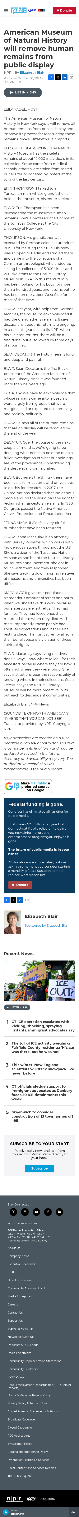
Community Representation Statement (34, 1361)
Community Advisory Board (26, 1288)
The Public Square (20, 1476)
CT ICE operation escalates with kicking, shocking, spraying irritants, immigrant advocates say (43, 1026)
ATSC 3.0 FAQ (39, 1240)
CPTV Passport (18, 1377)
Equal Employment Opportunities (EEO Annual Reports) (39, 1387)
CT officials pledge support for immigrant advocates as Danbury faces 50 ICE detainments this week (42, 1093)
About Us (14, 1248)
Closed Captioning (20, 1427)
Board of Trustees (19, 1280)
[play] (5, 1512)
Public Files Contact (19, 1240)
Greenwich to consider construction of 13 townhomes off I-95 (42, 1116)
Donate (66, 10)
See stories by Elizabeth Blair (47, 925)
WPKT (35, 1237)
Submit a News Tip (20, 1328)
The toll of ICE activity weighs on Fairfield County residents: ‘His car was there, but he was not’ (43, 1047)
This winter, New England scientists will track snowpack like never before (43, 1069)
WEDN (21, 1233)
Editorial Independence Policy (28, 1452)
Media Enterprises (20, 1296)
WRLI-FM (45, 1237)
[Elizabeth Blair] (12, 922)
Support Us (15, 1320)
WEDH (11, 1233)
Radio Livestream (19, 1353)
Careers (13, 1304)
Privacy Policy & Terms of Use (27, 1403)
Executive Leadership (22, 1264)
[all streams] (74, 1512)
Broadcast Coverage (21, 1419)
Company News (18, 1256)
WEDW (30, 1233)
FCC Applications (19, 1435)
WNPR (26, 1237)
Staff (11, 1272)
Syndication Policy (20, 1443)
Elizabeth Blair (32, 72)
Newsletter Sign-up (21, 1337)
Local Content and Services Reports (32, 1468)
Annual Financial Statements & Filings (33, 1411)
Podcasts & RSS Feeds (23, 1345)
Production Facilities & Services (28, 1460)
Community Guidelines (23, 1369)
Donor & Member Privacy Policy (29, 1395)
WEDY (40, 1233)
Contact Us (15, 1312)
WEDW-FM (14, 1237)
